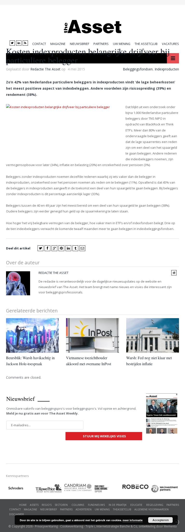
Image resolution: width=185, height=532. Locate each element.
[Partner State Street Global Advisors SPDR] (107, 488)
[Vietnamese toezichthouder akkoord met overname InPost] (92, 335)
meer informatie (133, 520)
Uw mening (121, 44)
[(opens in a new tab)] (78, 487)
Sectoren (61, 505)
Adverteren (84, 509)
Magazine (58, 44)
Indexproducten (167, 69)
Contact (39, 44)
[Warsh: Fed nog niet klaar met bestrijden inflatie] (152, 335)
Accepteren (160, 520)
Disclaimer (16, 514)
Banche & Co (128, 526)
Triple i (90, 526)
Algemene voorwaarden (151, 509)
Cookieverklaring (71, 526)
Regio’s (47, 505)
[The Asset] (92, 25)
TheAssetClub (122, 509)
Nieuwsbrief (79, 44)
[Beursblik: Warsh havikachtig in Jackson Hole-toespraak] (32, 335)
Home (23, 505)
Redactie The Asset (45, 69)
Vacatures (170, 44)
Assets (34, 505)
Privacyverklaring (46, 526)
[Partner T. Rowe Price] (49, 488)
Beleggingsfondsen (138, 69)
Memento (170, 526)
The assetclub (146, 44)
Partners (101, 44)
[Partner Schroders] (20, 488)
